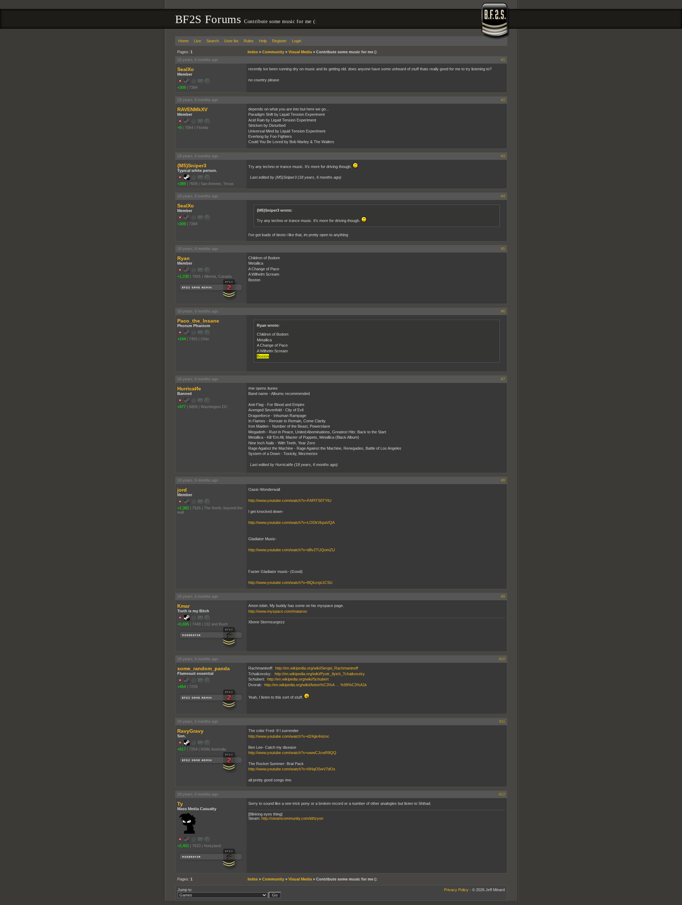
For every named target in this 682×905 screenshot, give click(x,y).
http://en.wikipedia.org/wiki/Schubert (298, 679)
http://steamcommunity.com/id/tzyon (292, 818)
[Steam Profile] (187, 179)
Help (263, 41)
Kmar (183, 606)
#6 (503, 311)
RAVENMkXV (192, 109)
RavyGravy (190, 731)
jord (182, 490)
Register (279, 41)
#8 (503, 480)
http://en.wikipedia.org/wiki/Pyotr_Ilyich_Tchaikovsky (320, 674)
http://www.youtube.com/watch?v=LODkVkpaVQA (291, 522)
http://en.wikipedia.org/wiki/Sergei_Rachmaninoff (316, 668)
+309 (181, 87)
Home (183, 41)
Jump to (184, 890)
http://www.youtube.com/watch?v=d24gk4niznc (288, 736)
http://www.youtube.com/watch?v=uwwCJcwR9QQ (292, 752)
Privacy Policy (456, 890)
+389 (181, 183)
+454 (181, 686)
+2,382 (183, 508)
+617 (181, 749)
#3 (503, 156)
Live (197, 41)
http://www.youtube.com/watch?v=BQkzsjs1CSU (290, 582)
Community (273, 52)
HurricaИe (189, 388)
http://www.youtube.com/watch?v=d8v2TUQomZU (291, 550)
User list (231, 41)
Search (212, 41)
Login (296, 41)
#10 (502, 659)
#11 (502, 721)
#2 (503, 100)
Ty (180, 804)
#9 (503, 596)
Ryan (183, 258)
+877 (181, 407)
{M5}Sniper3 (191, 165)
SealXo (185, 69)
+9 (179, 127)
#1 (503, 60)
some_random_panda (203, 668)
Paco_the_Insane (198, 321)
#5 (503, 248)
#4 (503, 196)
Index (253, 52)
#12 (502, 794)
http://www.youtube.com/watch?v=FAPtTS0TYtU (289, 500)
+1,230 (183, 276)
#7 (503, 379)
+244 (181, 339)
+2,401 (183, 846)
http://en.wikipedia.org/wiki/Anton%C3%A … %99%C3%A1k (315, 685)
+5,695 (183, 624)
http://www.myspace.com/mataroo (277, 611)
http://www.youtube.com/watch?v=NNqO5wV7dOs (291, 769)
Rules (249, 41)
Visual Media (300, 52)
